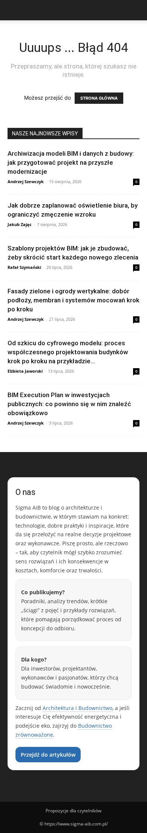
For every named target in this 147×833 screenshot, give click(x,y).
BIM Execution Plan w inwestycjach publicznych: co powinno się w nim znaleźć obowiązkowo (69, 404)
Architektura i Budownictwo (77, 708)
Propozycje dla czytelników (73, 810)
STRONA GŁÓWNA (99, 98)
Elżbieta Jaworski (25, 371)
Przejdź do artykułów (48, 754)
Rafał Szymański (24, 267)
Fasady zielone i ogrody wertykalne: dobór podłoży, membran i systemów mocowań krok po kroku (73, 300)
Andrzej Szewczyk (26, 181)
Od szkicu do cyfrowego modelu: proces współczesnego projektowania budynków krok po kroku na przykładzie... (68, 352)
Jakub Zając (20, 224)
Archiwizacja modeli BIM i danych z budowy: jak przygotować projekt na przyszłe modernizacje (71, 162)
